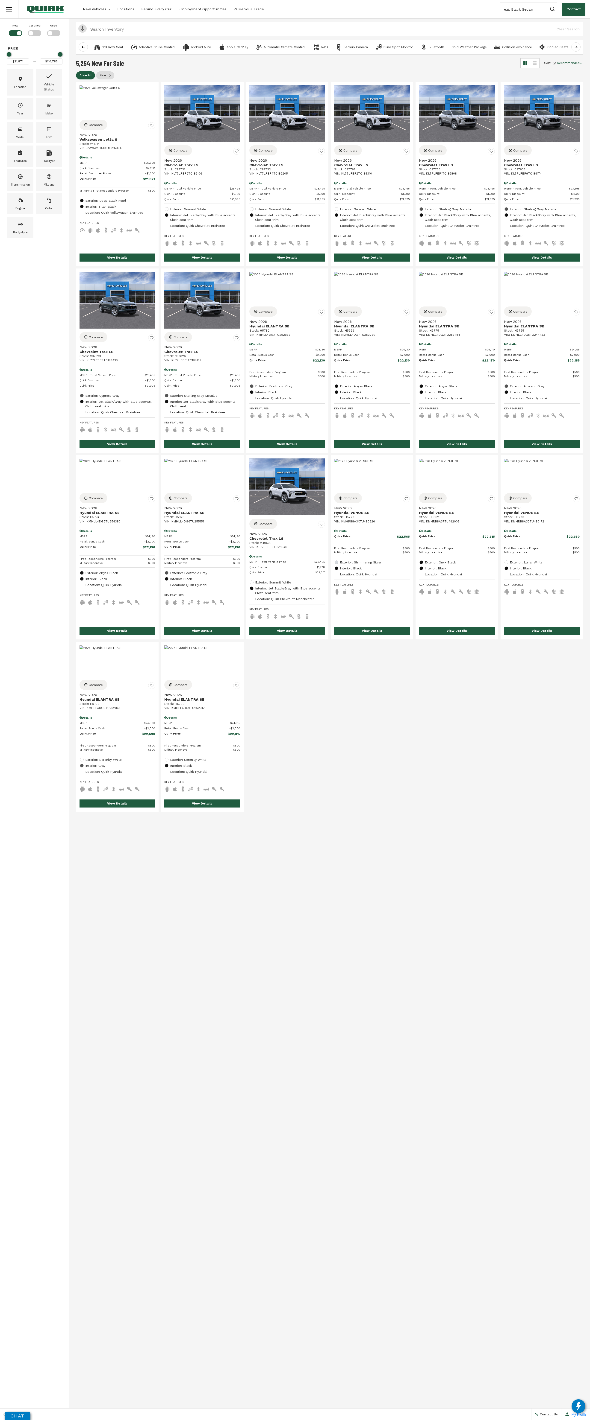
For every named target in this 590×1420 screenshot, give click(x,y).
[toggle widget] (578, 1406)
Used (53, 25)
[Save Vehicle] (151, 125)
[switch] (15, 29)
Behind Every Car (156, 9)
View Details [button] (117, 257)
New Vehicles (94, 9)
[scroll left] (83, 47)
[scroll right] (576, 47)
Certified (35, 25)
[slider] (9, 54)
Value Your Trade (248, 9)
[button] (9, 9)
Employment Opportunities (202, 9)
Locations (125, 9)
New (15, 25)
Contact (573, 9)
